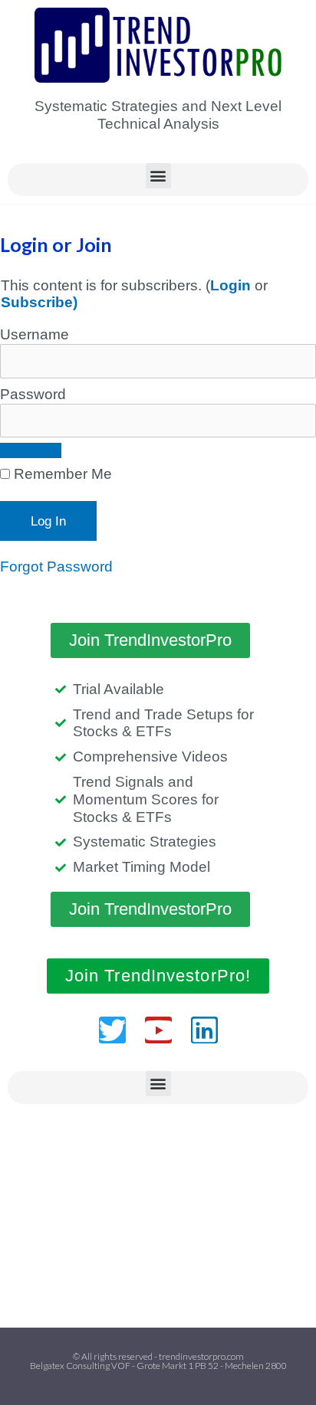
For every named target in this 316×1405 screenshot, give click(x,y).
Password (33, 394)
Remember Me (61, 474)
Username (34, 334)
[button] (158, 175)
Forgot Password (56, 566)
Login (230, 285)
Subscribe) (39, 302)
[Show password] (30, 450)
